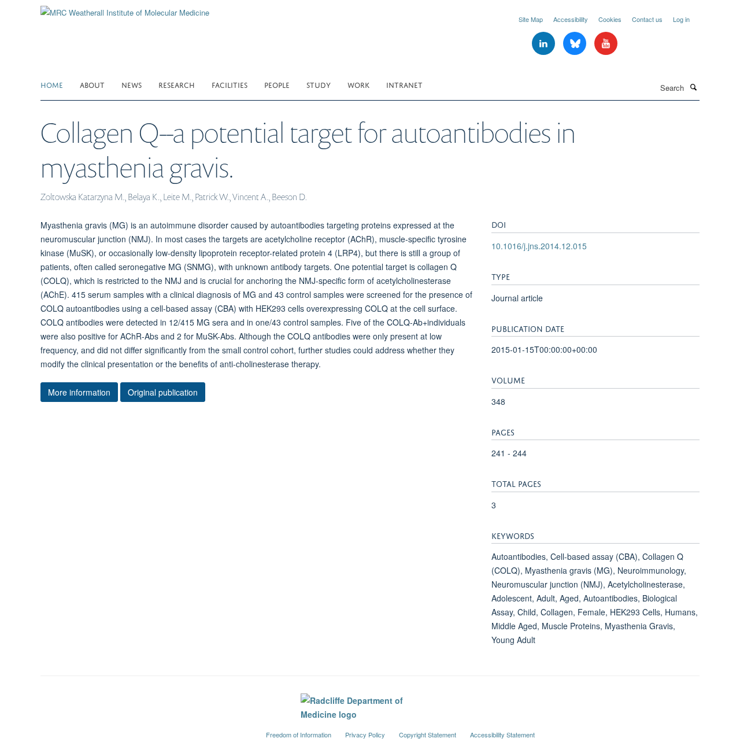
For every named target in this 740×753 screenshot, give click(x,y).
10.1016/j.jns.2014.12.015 (539, 246)
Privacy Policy (365, 734)
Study (318, 84)
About (92, 84)
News (131, 84)
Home (51, 84)
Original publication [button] (163, 392)
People (277, 84)
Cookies (609, 19)
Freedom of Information (298, 734)
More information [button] (79, 392)
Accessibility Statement (502, 734)
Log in (681, 19)
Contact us (647, 19)
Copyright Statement (427, 734)
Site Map (531, 19)
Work (358, 84)
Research (176, 84)
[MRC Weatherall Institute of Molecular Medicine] (124, 8)
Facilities (229, 84)
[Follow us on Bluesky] (576, 43)
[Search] (693, 86)
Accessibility (570, 19)
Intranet (404, 84)
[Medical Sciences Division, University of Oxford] (144, 730)
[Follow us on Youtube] (605, 43)
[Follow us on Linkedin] (544, 43)
